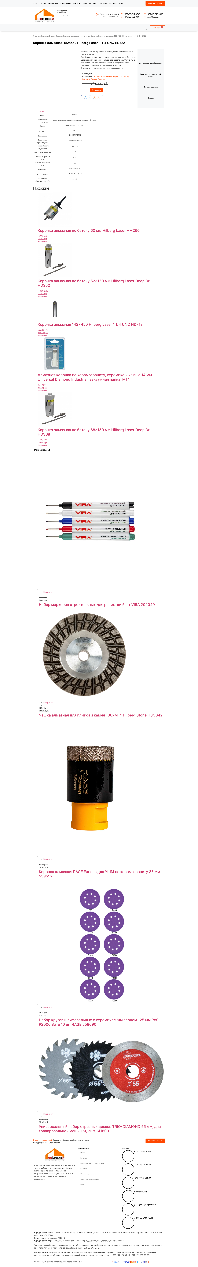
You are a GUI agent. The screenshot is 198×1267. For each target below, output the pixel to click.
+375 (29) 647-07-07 (132, 14)
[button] (104, 89)
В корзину (96, 90)
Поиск (92, 28)
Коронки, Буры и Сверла (51, 36)
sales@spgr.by (153, 17)
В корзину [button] (42, 241)
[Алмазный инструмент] (44, 15)
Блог (121, 3)
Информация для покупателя (59, 3)
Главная (36, 36)
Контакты (76, 3)
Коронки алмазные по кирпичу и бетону (80, 36)
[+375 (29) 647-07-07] (122, 14)
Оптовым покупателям (108, 3)
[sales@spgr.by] (145, 17)
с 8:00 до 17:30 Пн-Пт (110, 17)
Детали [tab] (41, 111)
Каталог (43, 3)
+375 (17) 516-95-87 (155, 14)
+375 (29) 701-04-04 (132, 17)
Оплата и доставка (90, 3)
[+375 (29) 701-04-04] (122, 17)
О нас (35, 3)
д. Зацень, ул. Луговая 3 (108, 14)
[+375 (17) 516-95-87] (145, 14)
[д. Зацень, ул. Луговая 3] (97, 14)
